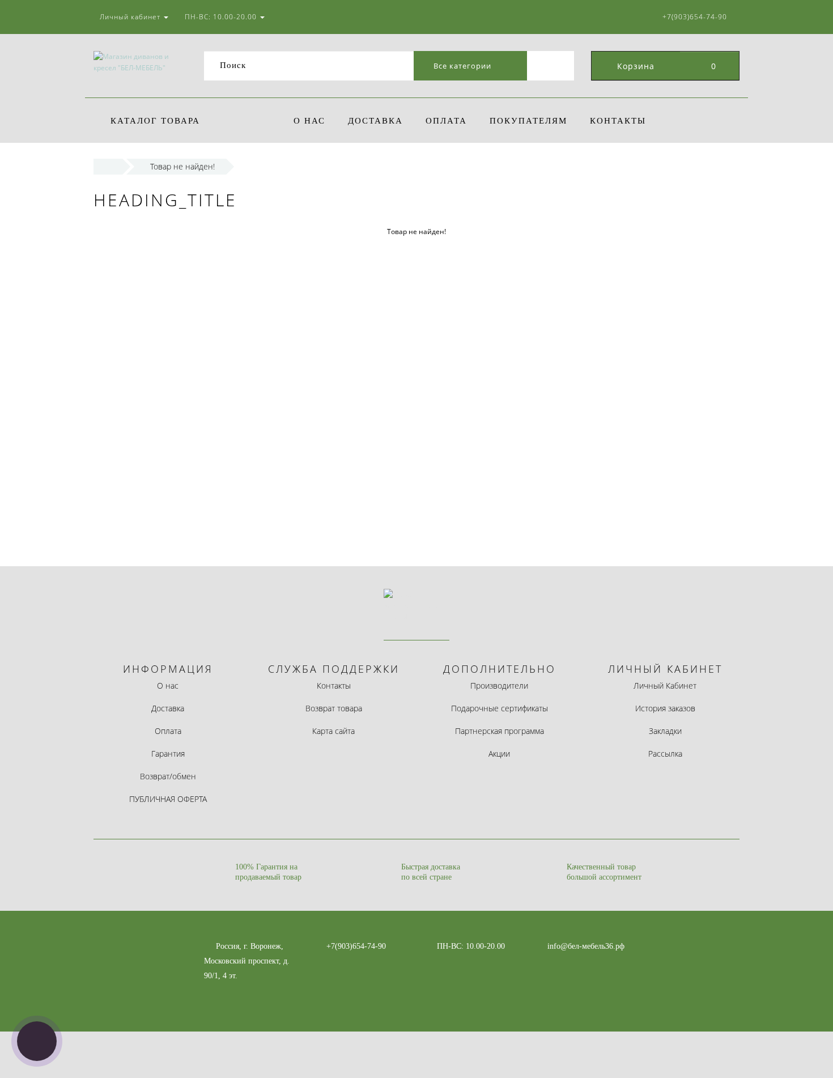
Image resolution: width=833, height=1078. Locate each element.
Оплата (446, 120)
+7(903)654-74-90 (356, 946)
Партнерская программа (499, 730)
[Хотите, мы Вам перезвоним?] (36, 1041)
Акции (499, 753)
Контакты (618, 120)
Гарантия (168, 753)
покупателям (528, 120)
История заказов (665, 708)
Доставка (375, 120)
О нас (309, 120)
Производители (499, 685)
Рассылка (665, 753)
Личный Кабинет (665, 685)
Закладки (665, 730)
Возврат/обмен (168, 776)
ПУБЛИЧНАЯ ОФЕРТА (168, 798)
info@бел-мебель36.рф (585, 946)
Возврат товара (333, 708)
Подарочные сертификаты (499, 708)
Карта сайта (333, 730)
